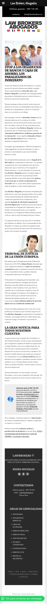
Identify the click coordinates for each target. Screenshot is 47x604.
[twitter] (19, 474)
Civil (17, 572)
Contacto (24, 577)
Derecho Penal (19, 534)
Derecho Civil (18, 552)
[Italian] (23, 30)
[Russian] (33, 30)
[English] (8, 30)
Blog (24, 572)
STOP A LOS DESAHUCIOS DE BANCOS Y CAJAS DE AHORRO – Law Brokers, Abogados (23, 433)
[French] (13, 30)
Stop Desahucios (20, 538)
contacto (16, 14)
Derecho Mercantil (21, 531)
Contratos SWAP (19, 548)
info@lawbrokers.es (33, 14)
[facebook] (23, 474)
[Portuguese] (28, 30)
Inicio (10, 572)
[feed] (27, 474)
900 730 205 (36, 418)
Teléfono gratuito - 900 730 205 (23, 9)
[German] (18, 30)
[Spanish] (38, 30)
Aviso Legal (33, 572)
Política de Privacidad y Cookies (23, 574)
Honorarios (18, 514)
